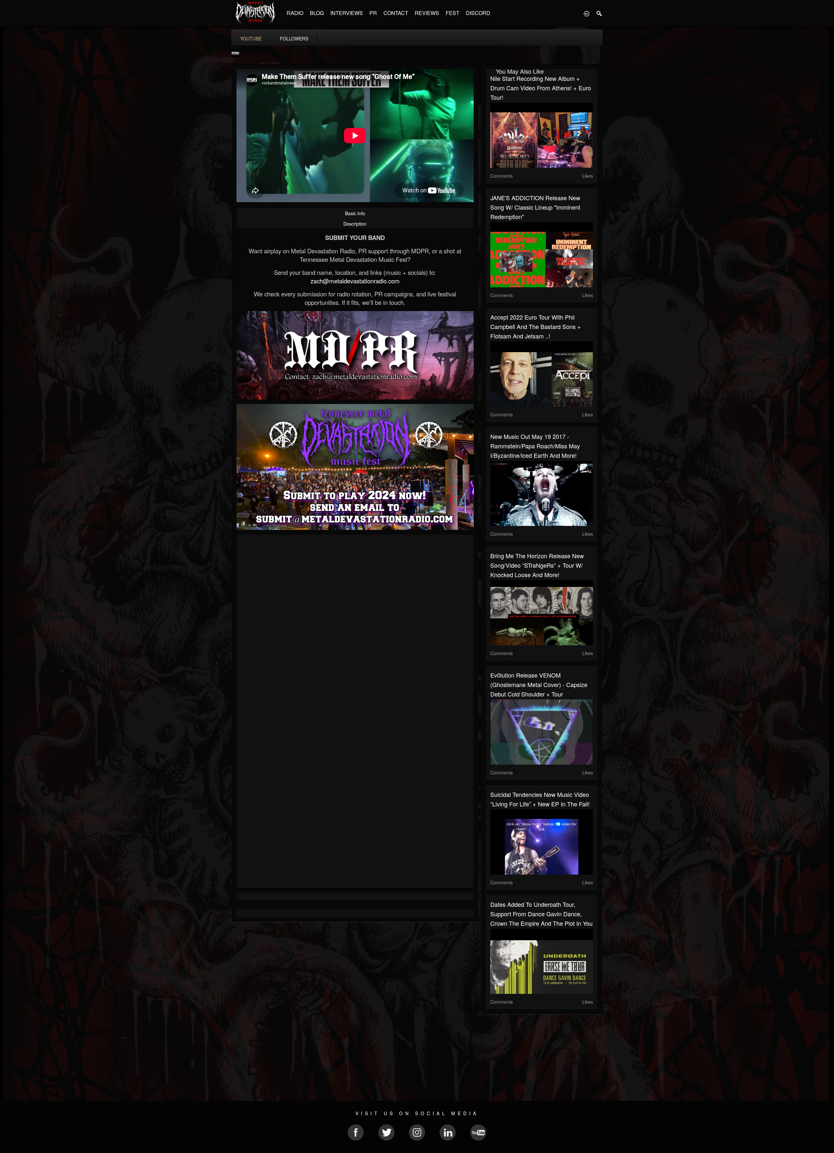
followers (294, 38)
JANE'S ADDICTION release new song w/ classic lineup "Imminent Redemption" (535, 207)
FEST (452, 13)
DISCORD (478, 13)
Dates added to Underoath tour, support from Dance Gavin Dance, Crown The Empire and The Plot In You (541, 913)
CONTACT (395, 13)
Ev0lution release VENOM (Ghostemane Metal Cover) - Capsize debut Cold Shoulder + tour (538, 684)
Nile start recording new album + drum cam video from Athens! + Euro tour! (540, 87)
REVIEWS (427, 13)
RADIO (295, 13)
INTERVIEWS (346, 13)
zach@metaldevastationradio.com (355, 281)
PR (373, 13)
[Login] (586, 13)
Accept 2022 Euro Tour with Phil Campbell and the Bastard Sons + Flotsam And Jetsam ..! (535, 326)
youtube (251, 38)
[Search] (599, 13)
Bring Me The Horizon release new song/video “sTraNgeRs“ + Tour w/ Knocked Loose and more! (537, 565)
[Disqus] (355, 626)
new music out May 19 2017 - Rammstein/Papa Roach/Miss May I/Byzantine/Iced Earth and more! (535, 445)
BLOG (317, 13)
